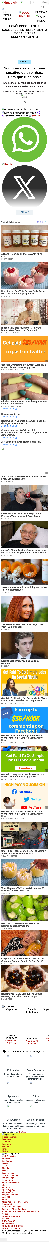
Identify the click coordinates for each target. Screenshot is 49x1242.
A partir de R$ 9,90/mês (13, 1041)
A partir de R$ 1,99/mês (32, 1042)
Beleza (24, 61)
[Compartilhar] (38, 113)
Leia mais (24, 212)
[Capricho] (24, 16)
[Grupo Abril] (10, 2)
